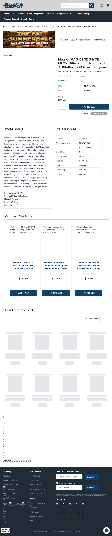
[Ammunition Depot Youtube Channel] (65, 513)
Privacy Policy (100, 495)
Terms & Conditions (37, 489)
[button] (6, 530)
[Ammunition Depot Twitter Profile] (71, 513)
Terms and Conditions (93, 495)
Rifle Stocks (29, 26)
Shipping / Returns (10, 480)
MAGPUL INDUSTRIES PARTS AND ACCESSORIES (79, 71)
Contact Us (34, 480)
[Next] (107, 260)
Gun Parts (12, 26)
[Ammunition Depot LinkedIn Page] (84, 512)
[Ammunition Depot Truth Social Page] (78, 513)
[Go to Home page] (13, 6)
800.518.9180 (35, 476)
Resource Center (36, 516)
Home (5, 26)
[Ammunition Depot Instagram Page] (58, 512)
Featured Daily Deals (38, 503)
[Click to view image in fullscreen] (28, 79)
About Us (6, 476)
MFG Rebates (35, 512)
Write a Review (91, 318)
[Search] (91, 5)
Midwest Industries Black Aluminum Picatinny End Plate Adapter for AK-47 (56, 265)
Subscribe (91, 476)
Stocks (20, 26)
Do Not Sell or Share (38, 493)
